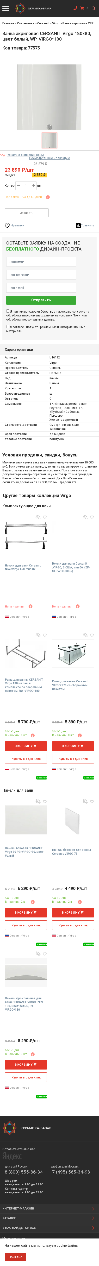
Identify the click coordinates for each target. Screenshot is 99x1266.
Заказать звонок (75, 9)
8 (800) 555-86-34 (24, 1172)
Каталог (9, 1218)
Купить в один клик (26, 759)
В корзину (23, 746)
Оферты (46, 311)
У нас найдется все (19, 1228)
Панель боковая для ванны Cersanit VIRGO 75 (71, 851)
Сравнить (87, 225)
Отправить (41, 300)
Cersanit (43, 23)
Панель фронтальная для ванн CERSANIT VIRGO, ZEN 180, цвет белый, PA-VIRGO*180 (24, 1004)
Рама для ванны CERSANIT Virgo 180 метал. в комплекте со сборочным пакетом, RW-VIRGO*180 (24, 685)
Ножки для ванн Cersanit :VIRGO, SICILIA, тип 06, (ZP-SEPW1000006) (71, 567)
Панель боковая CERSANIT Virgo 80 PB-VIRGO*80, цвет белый (24, 851)
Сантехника (25, 23)
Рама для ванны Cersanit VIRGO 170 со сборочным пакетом (70, 685)
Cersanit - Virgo (19, 616)
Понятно (15, 1257)
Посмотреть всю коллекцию (49, 158)
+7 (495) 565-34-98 (70, 1172)
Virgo (55, 23)
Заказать (26, 213)
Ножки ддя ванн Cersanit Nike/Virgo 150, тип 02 (23, 567)
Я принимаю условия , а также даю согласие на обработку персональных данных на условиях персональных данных (47, 315)
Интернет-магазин (18, 1208)
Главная (8, 23)
